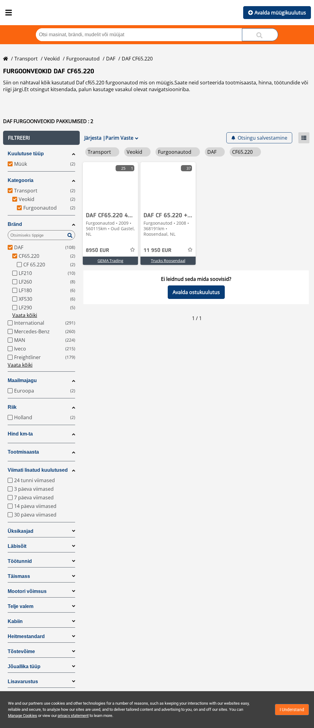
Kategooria (20, 180)
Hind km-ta (20, 433)
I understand (292, 709)
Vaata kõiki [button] (24, 315)
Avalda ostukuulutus (196, 292)
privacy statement (73, 715)
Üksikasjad (20, 531)
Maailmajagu (22, 380)
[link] (110, 185)
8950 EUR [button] (97, 250)
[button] (41, 138)
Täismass (19, 576)
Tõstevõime (21, 651)
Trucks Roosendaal (168, 260)
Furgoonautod (83, 58)
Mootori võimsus (27, 591)
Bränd (15, 224)
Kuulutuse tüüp (26, 153)
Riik (12, 407)
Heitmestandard (26, 636)
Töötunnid (20, 561)
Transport (26, 58)
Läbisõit (17, 546)
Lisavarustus (23, 681)
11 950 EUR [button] (157, 250)
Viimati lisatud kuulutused (38, 470)
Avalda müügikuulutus (280, 12)
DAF (110, 58)
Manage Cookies (22, 715)
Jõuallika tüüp (24, 666)
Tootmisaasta (23, 452)
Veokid (52, 58)
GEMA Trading (110, 260)
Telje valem (20, 606)
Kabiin (15, 621)
